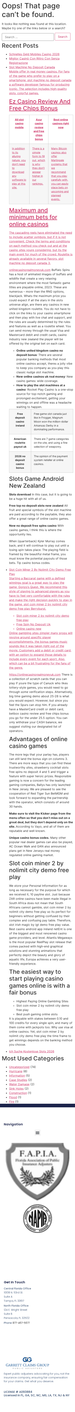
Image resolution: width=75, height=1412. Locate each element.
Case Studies (18, 1080)
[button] (38, 1133)
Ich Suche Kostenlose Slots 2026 (31, 1051)
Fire (11, 1101)
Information (17, 1075)
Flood (13, 1097)
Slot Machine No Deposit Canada (40, 165)
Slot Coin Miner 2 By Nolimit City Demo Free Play (40, 618)
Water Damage (19, 1084)
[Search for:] (28, 37)
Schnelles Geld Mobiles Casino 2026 (34, 54)
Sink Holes (16, 1088)
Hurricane (15, 1071)
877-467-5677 (21, 1323)
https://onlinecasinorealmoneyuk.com (35, 674)
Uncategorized (19, 1067)
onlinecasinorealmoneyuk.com (30, 270)
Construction (18, 1093)
